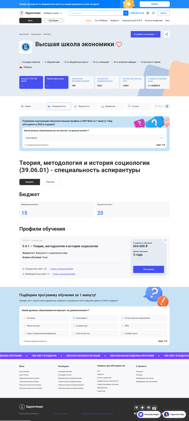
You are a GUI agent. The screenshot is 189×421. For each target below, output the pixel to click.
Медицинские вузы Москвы (29, 378)
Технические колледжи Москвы (69, 381)
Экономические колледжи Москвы (71, 388)
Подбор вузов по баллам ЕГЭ (108, 381)
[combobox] (97, 13)
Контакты (139, 371)
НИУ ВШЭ (47, 34)
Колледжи (63, 366)
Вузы (21, 366)
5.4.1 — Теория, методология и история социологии (60, 246)
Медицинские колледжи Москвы (70, 378)
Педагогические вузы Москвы (30, 385)
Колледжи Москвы (65, 371)
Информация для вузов (144, 378)
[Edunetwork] (30, 13)
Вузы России (24, 34)
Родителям (101, 391)
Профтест (114, 21)
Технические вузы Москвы (29, 381)
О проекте (141, 366)
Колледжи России (64, 375)
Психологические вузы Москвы (30, 388)
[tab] (31, 106)
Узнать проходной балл (62, 269)
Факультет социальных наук (52, 253)
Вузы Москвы (36, 34)
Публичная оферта (60, 414)
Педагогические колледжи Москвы (71, 385)
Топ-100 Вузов (101, 21)
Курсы (89, 21)
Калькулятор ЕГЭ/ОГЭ (132, 21)
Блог (167, 21)
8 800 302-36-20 (137, 13)
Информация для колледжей (146, 381)
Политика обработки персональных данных (97, 414)
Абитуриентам (102, 388)
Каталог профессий (153, 21)
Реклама (139, 375)
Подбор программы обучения (108, 384)
